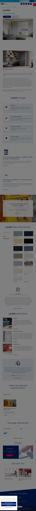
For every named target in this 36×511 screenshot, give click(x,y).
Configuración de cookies (8, 507)
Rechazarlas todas (8, 505)
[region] (8, 503)
